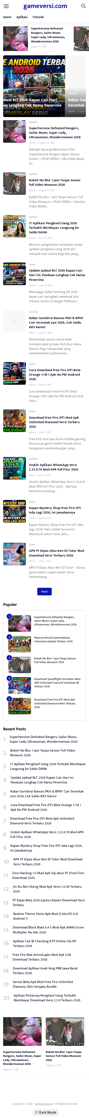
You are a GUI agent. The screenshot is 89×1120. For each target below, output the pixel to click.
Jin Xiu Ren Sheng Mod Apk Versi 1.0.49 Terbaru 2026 (47, 889)
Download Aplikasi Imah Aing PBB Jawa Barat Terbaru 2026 (45, 971)
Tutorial (38, 17)
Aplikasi (22, 17)
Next (44, 591)
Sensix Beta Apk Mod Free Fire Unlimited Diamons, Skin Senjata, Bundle (43, 984)
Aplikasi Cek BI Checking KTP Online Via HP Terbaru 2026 (44, 943)
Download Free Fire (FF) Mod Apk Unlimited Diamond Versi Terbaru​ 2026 (54, 422)
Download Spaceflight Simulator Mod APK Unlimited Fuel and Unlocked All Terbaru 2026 (57, 683)
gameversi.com (45, 6)
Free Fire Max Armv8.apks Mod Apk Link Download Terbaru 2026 (42, 957)
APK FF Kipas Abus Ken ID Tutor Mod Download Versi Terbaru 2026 (56, 553)
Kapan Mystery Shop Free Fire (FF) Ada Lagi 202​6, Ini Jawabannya (55, 510)
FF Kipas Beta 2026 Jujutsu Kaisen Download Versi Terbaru (49, 902)
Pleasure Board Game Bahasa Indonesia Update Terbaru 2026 (53, 639)
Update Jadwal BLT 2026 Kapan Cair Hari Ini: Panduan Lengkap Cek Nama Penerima (57, 275)
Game (7, 17)
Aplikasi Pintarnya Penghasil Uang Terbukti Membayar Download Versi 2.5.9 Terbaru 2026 (47, 998)
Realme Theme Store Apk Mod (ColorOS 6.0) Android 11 (45, 916)
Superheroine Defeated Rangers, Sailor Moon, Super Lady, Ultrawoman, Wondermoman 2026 (48, 35)
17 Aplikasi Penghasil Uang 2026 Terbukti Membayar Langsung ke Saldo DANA (54, 227)
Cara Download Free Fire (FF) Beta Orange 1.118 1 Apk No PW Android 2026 (55, 374)
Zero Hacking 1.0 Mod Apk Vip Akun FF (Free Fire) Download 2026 (48, 875)
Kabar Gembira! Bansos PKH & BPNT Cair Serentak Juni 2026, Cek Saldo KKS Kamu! (45, 102)
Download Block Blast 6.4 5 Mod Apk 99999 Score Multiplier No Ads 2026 (48, 930)
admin (11, 111)
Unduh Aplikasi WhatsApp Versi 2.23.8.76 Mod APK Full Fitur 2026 (53, 467)
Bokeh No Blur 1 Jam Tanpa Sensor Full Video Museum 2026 (55, 182)
